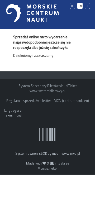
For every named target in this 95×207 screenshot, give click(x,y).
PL (87, 6)
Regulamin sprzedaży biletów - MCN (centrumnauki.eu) (47, 100)
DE (72, 6)
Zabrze (63, 163)
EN (80, 6)
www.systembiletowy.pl (47, 90)
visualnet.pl (49, 168)
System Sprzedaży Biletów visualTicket (47, 85)
